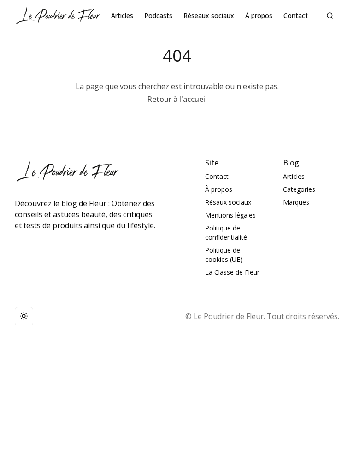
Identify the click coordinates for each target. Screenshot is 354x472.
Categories (299, 189)
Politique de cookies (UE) (223, 255)
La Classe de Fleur (232, 272)
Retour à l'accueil (177, 99)
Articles (122, 15)
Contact (295, 15)
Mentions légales (230, 215)
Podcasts (158, 15)
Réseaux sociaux (208, 15)
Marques (296, 202)
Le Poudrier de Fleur (229, 316)
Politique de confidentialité (226, 233)
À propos (258, 15)
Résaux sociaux (228, 202)
